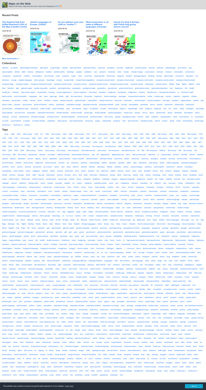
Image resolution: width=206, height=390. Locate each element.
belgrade (193, 171)
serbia (76, 326)
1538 (141, 134)
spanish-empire (23, 338)
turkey (189, 354)
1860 (82, 138)
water (49, 367)
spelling (70, 338)
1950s (156, 142)
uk (39, 359)
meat (201, 269)
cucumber (75, 199)
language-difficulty (79, 261)
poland (165, 301)
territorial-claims (53, 117)
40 (138, 150)
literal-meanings (110, 96)
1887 (142, 138)
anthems (160, 68)
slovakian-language (146, 330)
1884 (130, 138)
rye (58, 322)
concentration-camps (10, 195)
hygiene (119, 248)
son (54, 334)
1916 (10, 142)
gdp (17, 88)
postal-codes (153, 305)
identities (102, 92)
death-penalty (99, 76)
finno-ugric (185, 220)
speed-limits (160, 113)
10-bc (6, 134)
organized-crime (135, 293)
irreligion (150, 252)
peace (119, 297)
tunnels (171, 354)
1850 (76, 138)
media (150, 96)
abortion (5, 68)
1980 (23, 146)
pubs (68, 109)
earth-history (168, 76)
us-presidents (16, 121)
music (40, 100)
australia (118, 167)
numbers (124, 289)
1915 (4, 142)
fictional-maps (125, 220)
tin (35, 350)
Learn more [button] (69, 386)
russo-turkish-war (30, 322)
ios (98, 252)
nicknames (128, 100)
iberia (138, 248)
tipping (117, 117)
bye (183, 179)
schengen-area (8, 326)
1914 (201, 138)
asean (56, 167)
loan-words (126, 265)
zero (121, 375)
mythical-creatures (47, 281)
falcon (22, 220)
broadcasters (51, 179)
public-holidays (58, 109)
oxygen (10, 297)
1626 (171, 134)
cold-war (159, 72)
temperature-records (38, 346)
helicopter (91, 240)
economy (42, 212)
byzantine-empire (193, 179)
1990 (47, 146)
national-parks (80, 100)
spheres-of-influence (82, 338)
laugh (160, 261)
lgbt (67, 96)
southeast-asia (138, 334)
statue (181, 338)
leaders (183, 261)
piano (100, 301)
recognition (94, 109)
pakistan (18, 297)
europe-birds (69, 80)
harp (24, 240)
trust (142, 354)
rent (164, 109)
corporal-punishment (88, 195)
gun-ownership (92, 236)
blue (141, 175)
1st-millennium (110, 146)
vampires (27, 363)
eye (17, 220)
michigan (87, 273)
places (140, 301)
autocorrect (170, 167)
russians (19, 322)
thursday (12, 350)
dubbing (90, 208)
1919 (28, 142)
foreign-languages (88, 224)
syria (177, 342)
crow (30, 199)
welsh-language (120, 367)
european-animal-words (105, 80)
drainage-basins (140, 76)
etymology (50, 80)
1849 (70, 138)
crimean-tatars (13, 199)
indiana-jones (7, 252)
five (197, 220)
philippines (37, 301)
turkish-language (8, 359)
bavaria (120, 171)
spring (116, 338)
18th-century (162, 138)
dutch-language (107, 208)
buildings (70, 72)
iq (178, 92)
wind (194, 367)
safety (63, 322)
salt (84, 322)
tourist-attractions (134, 350)
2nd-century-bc (73, 150)
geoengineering (64, 88)
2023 (4, 150)
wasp (43, 367)
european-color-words (144, 80)
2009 (140, 146)
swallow (144, 342)
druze (83, 208)
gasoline (41, 228)
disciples (157, 203)
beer (162, 171)
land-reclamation (20, 96)
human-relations (170, 244)
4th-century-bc (151, 150)
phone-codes (7, 104)
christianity (150, 187)
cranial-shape (194, 195)
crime (80, 76)
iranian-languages (117, 252)
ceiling (180, 183)
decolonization (46, 203)
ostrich (177, 293)
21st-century (50, 150)
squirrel (123, 338)
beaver (155, 171)
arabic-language (173, 163)
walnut (191, 363)
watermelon (57, 367)
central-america (35, 187)
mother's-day (160, 277)
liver (109, 265)
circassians (14, 191)
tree (99, 354)
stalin (139, 338)
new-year (118, 100)
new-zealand (134, 285)
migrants (176, 96)
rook (154, 318)
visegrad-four (131, 363)
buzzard (177, 179)
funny (34, 228)
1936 (83, 142)
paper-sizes (65, 297)
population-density (90, 104)
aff (97, 154)
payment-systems (108, 297)
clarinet (57, 191)
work (166, 371)
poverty (124, 104)
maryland (129, 269)
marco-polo (73, 269)
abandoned (32, 154)
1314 (88, 134)
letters (61, 96)
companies (6, 76)
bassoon (91, 171)
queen (28, 314)
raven (78, 314)
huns (92, 248)
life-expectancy (76, 96)
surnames (127, 342)
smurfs (176, 330)
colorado (163, 191)
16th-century (191, 134)
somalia (48, 334)
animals (152, 68)
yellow (58, 375)
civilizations (41, 191)
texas (141, 346)
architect (5, 167)
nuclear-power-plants (95, 289)
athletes (92, 167)
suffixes (72, 342)
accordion (51, 154)
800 (14, 154)
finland (161, 220)
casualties (144, 183)
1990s (53, 146)
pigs (113, 301)
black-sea (127, 175)
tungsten (163, 354)
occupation (157, 289)
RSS (58, 6)
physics (93, 301)
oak (135, 289)
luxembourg (178, 265)
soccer (144, 113)
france (124, 224)
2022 (201, 146)
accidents (14, 68)
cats (164, 183)
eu (63, 216)
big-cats (41, 175)
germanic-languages (25, 232)
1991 (60, 146)
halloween (165, 236)
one (52, 293)
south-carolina (114, 334)
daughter (5, 203)
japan (49, 256)
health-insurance (53, 240)
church (177, 187)
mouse (187, 277)
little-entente (100, 265)
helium (99, 240)
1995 (66, 146)
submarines (46, 342)
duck (97, 208)
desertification (89, 203)
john (118, 256)
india (191, 248)
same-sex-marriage (107, 322)
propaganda (127, 310)
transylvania (191, 350)
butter (161, 179)
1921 (40, 142)
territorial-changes (38, 117)
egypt (78, 212)
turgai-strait (180, 354)
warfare (5, 367)
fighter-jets (141, 220)
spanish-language (38, 338)
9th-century (22, 154)
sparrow (50, 338)
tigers (20, 350)
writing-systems (32, 375)
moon (108, 277)
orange (91, 293)
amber (126, 159)
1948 (144, 142)
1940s (107, 142)
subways (5, 117)
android (18, 163)
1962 (194, 142)
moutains (195, 277)
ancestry (120, 68)
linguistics (98, 96)
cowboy (184, 195)
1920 (34, 142)
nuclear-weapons (154, 100)
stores (197, 113)
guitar (77, 236)
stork (21, 342)
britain (4, 179)
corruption (113, 195)
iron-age (141, 252)
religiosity (157, 109)
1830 (58, 138)
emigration (164, 212)
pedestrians (149, 297)
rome (148, 318)
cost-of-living (49, 76)
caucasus (172, 183)
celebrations (189, 183)
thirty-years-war (168, 346)
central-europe (59, 187)
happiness (179, 88)
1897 (154, 138)
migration (185, 96)
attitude (109, 167)
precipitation (133, 104)
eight (84, 212)
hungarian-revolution (48, 248)
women (164, 121)
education (189, 76)
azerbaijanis (6, 171)
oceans (190, 289)
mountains (178, 277)
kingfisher (175, 256)
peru (15, 301)
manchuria (22, 269)
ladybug (36, 261)
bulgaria (114, 179)
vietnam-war (75, 363)
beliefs (17, 72)
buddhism (96, 179)
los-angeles (149, 265)
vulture (177, 363)
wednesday (107, 367)
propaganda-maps (22, 109)
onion (58, 293)
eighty (90, 212)
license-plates (27, 265)
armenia (28, 167)
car (73, 183)
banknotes (69, 171)
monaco (44, 277)
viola (92, 363)
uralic (125, 359)
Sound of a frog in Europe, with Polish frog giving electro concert (127, 24)
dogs (185, 203)
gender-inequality (41, 88)
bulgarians (141, 179)
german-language (9, 232)
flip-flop (31, 224)
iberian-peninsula (149, 248)
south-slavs (126, 334)
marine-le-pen (95, 269)
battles (113, 171)
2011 (152, 146)
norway (69, 289)
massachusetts (140, 269)
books (170, 175)
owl (3, 297)
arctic (13, 167)
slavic (105, 330)
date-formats (194, 199)
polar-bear (174, 301)
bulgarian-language (127, 179)
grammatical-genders (159, 88)
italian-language (8, 256)
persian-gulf (6, 301)
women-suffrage (126, 371)
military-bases (168, 273)
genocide (103, 228)
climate (126, 72)
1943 (126, 142)
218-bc (40, 150)
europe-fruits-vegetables (85, 80)
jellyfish (78, 256)
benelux (12, 175)
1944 (132, 142)
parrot (91, 297)
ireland (128, 252)
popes (39, 305)
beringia (21, 175)
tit (46, 350)
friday (199, 224)
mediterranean (25, 273)
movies (32, 100)
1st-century (86, 146)
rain (57, 314)
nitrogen (5, 289)
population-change (74, 104)
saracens (131, 322)
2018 (170, 146)
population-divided (106, 104)
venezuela (45, 363)
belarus (168, 171)
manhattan (49, 269)
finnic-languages (173, 220)
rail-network (76, 109)
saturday (155, 322)
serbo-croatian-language (90, 326)
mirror (36, 277)
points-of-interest (40, 104)
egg (63, 212)
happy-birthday (14, 240)
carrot (111, 183)
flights (184, 84)
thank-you (157, 346)
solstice (40, 334)
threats (188, 346)
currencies (88, 76)
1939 (101, 142)
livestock (116, 265)
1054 (19, 134)
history (46, 244)
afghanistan (105, 154)
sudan (64, 342)
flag (202, 220)
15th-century (162, 134)
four (112, 224)
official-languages (9, 293)
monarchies (16, 100)
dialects (119, 203)
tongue (81, 350)
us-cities (5, 121)
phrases (17, 104)
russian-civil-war (197, 318)
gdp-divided (56, 228)
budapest (87, 179)
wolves (99, 371)
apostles (121, 163)
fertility (171, 84)
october (198, 289)
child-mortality (100, 187)
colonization (178, 72)
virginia (105, 363)
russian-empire (8, 322)
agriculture (44, 68)
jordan (130, 256)
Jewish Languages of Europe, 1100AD (40, 23)
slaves (98, 330)
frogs (23, 228)
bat (98, 171)
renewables (191, 314)
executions (175, 216)
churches (186, 187)
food (3, 88)
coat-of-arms (149, 72)
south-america (101, 334)
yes (71, 375)
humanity (181, 244)
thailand (148, 346)
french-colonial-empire (146, 224)
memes (168, 96)
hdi (186, 88)
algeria (37, 159)
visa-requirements (76, 121)
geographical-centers (131, 228)
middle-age (120, 273)
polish (189, 301)
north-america (35, 289)
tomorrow (73, 350)
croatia (24, 199)
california (22, 183)
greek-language (16, 236)
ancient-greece (195, 159)
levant (4, 265)
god (70, 232)
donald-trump (7, 208)
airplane (200, 154)
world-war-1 (6, 125)
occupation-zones (170, 289)
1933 (77, 142)
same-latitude (7, 113)
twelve (28, 359)
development (109, 203)
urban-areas (140, 359)
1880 (118, 138)
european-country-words (164, 80)
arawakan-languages (189, 163)
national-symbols (152, 281)
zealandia (114, 375)
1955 (169, 142)
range (85, 109)
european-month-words (63, 84)
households (41, 92)
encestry (189, 212)
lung (169, 265)
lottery (158, 265)
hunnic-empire (82, 248)
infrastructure (152, 92)
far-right (65, 220)
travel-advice (184, 117)
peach (126, 297)
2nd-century (61, 150)
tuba (148, 354)
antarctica (75, 163)
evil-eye (157, 216)
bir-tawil (68, 175)
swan (152, 342)
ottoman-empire (194, 293)
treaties (50, 354)
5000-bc (162, 150)
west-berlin (138, 367)
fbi (78, 220)
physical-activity (82, 301)
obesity (142, 289)
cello (198, 183)
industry (142, 92)
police (182, 301)
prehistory (144, 104)
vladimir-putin (149, 363)
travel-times (33, 354)
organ (112, 293)
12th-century (79, 134)
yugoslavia (104, 375)
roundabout (167, 318)
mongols (92, 277)
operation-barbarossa (78, 293)
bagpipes (36, 171)
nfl (151, 285)
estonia (35, 216)
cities (119, 72)
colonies (168, 72)
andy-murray (28, 163)
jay (72, 256)
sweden (159, 342)
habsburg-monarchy (146, 236)
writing (27, 125)
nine (194, 285)
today (58, 350)
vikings (85, 363)
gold (75, 232)
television (25, 346)
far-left (58, 220)
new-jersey (94, 285)
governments (118, 232)
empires (180, 212)
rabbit (35, 314)
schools (19, 326)
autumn (180, 167)
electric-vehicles (117, 212)
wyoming (43, 375)
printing (47, 310)
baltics (52, 171)
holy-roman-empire (28, 92)
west (130, 367)
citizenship (31, 191)
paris (84, 297)
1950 (150, 142)
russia (186, 318)
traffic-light (162, 350)
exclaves (165, 216)
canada (50, 183)
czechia (124, 199)
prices (152, 104)
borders (49, 72)
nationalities (92, 100)
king (168, 256)
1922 (46, 142)
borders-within (59, 72)
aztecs (28, 171)
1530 (135, 134)
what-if (157, 121)
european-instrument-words (41, 84)
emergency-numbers (150, 212)
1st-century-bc (97, 146)
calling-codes (33, 183)
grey (71, 236)
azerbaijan (189, 167)
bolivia (148, 175)
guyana (108, 236)
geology (165, 228)
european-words (136, 84)
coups (73, 76)
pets (202, 100)
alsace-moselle (78, 159)
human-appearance (64, 92)
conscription (44, 195)
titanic (51, 350)
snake (183, 330)
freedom (11, 88)
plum (159, 301)
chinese (131, 187)
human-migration (80, 92)
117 (41, 134)
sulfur (79, 342)
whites (188, 367)
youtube (94, 375)
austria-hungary (136, 167)
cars (95, 72)
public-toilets (7, 314)
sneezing (198, 330)
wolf (86, 371)
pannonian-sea (47, 297)
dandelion (160, 199)
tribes (105, 354)
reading (85, 314)
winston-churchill (29, 371)
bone (164, 175)
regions (123, 109)
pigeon (106, 301)
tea (9, 346)
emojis (172, 212)
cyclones (94, 199)
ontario (65, 293)
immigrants (122, 92)
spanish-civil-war (8, 338)
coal (91, 191)
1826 (52, 138)
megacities (37, 273)
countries (65, 76)
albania (13, 159)
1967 (200, 142)
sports (170, 113)
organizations (186, 100)
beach (128, 171)
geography (76, 88)
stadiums (131, 338)
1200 (64, 134)
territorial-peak (82, 117)
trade (147, 117)
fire (193, 220)
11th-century (55, 134)
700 (195, 150)
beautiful (147, 171)
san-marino (121, 322)
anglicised (129, 68)
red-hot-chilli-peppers (121, 314)
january (42, 256)
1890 (148, 138)
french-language (174, 224)
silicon (179, 326)
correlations (102, 195)
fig (134, 220)
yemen (65, 375)
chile (117, 187)
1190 (47, 134)
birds (86, 175)
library (11, 265)
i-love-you (130, 248)
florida (38, 224)
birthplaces (39, 72)
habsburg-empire (130, 236)
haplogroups (184, 236)
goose (81, 232)
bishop (112, 175)
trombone (127, 354)
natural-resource (22, 285)
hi (123, 240)
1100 (36, 134)
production (169, 104)
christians (160, 187)
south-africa (89, 334)
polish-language (8, 305)
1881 (124, 138)
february (84, 220)
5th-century (172, 150)
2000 (120, 146)
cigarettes (195, 187)
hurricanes (93, 92)
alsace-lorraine (64, 159)
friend (4, 228)
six (67, 330)
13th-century (103, 134)
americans (135, 159)
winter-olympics (51, 371)
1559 (147, 134)
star (154, 338)
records (103, 109)
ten (62, 346)
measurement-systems (136, 96)
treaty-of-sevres (74, 354)
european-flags (8, 84)
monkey (101, 277)
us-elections (172, 359)
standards (178, 113)
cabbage (5, 183)
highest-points (180, 240)
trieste (119, 354)
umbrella (79, 359)
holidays (15, 92)
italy (35, 256)
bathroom (104, 171)
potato (172, 305)
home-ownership (91, 244)
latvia (153, 261)
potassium (164, 305)
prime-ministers (36, 310)
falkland (30, 220)
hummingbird (7, 248)
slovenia (159, 330)
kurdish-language (16, 261)
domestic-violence (196, 203)
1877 (106, 138)
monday (63, 277)
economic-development (27, 212)
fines (149, 220)
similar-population (115, 113)
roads (182, 109)
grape (162, 232)
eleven (137, 212)
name (58, 281)
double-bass (19, 208)
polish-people (22, 305)
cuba (59, 199)
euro (84, 216)
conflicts (27, 76)
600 (179, 150)
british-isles (26, 179)
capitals (79, 72)
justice (137, 256)
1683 (183, 134)
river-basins (33, 318)
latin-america (125, 261)
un (85, 359)
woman (107, 371)
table (183, 342)
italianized (20, 256)
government (90, 232)
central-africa (22, 187)
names (55, 100)
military (194, 96)
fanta (52, 220)
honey (102, 244)
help (106, 240)
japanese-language (61, 256)
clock (85, 191)
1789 (10, 138)
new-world (104, 285)
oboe (149, 289)
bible (24, 72)
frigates (11, 228)
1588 (153, 134)
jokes (124, 256)
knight (184, 256)
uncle (91, 359)
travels (42, 354)
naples (84, 281)
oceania (182, 289)
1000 (13, 134)
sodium (24, 334)
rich (169, 109)
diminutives (137, 203)
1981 (29, 146)
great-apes (171, 232)
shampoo (148, 326)
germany (59, 232)
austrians (148, 167)
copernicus (67, 195)
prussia (182, 310)
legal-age (53, 96)
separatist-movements (46, 113)
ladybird (28, 261)
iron (134, 252)
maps (57, 269)
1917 (16, 142)
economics (179, 76)
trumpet (136, 354)
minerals (5, 277)
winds (13, 371)
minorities (6, 100)
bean (134, 171)
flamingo (11, 224)
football (77, 224)
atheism (76, 167)
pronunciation (7, 109)
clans (50, 191)
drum (77, 208)
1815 (46, 138)
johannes (110, 256)
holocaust (63, 244)
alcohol (30, 159)
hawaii (30, 240)
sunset (106, 342)
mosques (142, 277)
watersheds (106, 121)
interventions (67, 252)
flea (18, 224)
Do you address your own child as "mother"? (70, 23)
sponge (102, 338)
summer (86, 342)
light (59, 265)
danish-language (173, 199)
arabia (162, 163)
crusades (51, 199)
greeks (26, 236)
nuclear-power (139, 100)
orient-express (149, 293)
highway (191, 240)
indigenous (132, 92)
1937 (89, 142)
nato (189, 281)
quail (22, 314)
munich (20, 281)
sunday (99, 342)
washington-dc (33, 367)
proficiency (94, 310)
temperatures (24, 117)
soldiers (32, 334)
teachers (16, 346)
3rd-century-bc (113, 150)
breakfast (192, 175)
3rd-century (102, 150)
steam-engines (191, 338)
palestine (26, 297)
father (72, 220)
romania (141, 318)
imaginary (112, 92)
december (35, 203)
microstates (109, 273)
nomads (14, 289)
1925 (52, 142)
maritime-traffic (108, 269)
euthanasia (149, 84)
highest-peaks (167, 240)
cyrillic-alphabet (113, 199)
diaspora (120, 76)
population (60, 104)
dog (179, 203)
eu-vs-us (69, 216)
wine (19, 371)
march (64, 269)
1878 (112, 138)
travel (175, 117)
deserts (99, 203)
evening (149, 216)
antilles (104, 163)
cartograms (125, 183)
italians (29, 256)
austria (125, 167)
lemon (190, 261)
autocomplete (7, 72)
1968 (4, 146)
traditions (154, 117)
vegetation (51, 121)
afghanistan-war (118, 154)
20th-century (31, 150)
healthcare (6, 92)
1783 (4, 138)
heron (119, 240)
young (87, 375)
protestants (164, 310)
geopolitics (102, 88)
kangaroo (146, 256)
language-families (95, 261)
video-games (62, 121)
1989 (41, 146)
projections (190, 104)
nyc (131, 289)
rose (159, 318)
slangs (77, 330)
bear (140, 171)
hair (171, 88)
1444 (112, 134)
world (178, 121)
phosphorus (60, 301)
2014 (158, 146)
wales (184, 363)
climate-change (137, 72)
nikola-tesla (186, 285)
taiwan (189, 342)
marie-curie (83, 269)
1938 (95, 142)
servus (110, 326)
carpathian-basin (100, 183)
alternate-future (75, 68)
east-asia (147, 208)
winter (41, 371)
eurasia (78, 216)
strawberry (30, 342)
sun (92, 342)
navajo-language (58, 285)
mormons (116, 277)
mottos (25, 100)
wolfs (93, 371)
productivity (179, 104)
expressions (195, 216)
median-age (159, 96)
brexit (201, 175)
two (34, 359)
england (197, 212)
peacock (134, 297)
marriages (122, 96)
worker (172, 371)
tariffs (4, 346)
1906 (177, 138)
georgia (184, 228)
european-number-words (98, 84)
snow (4, 334)
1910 (183, 138)
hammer (175, 236)
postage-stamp (140, 305)
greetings (63, 236)
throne (201, 346)
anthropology (170, 68)
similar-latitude (100, 113)
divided (129, 76)
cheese (76, 187)
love (164, 265)
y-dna (51, 375)
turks (19, 359)
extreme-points (161, 84)
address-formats (63, 154)
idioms (160, 248)
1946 (138, 142)
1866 (88, 138)
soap (10, 334)
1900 (171, 138)
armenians (37, 167)
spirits (94, 338)
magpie (199, 265)
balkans (45, 171)
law (40, 96)
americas (101, 68)
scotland (27, 326)
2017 (164, 146)
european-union (102, 216)
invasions (78, 252)
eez (196, 76)
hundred (17, 248)
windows (5, 371)
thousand (180, 346)
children (110, 187)
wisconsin (73, 371)
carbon (79, 183)
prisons (160, 104)
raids (41, 314)
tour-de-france (112, 350)
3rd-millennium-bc (128, 150)
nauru (48, 285)
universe (107, 359)
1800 (34, 138)
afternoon (151, 154)
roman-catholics (100, 318)
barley (83, 171)
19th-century (74, 146)
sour (81, 334)
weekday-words (147, 121)
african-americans (139, 154)
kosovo (5, 261)
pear (141, 297)
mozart (12, 281)
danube (184, 199)
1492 (118, 134)
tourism (140, 117)
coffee (116, 191)
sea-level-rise (20, 113)
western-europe (150, 367)
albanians (21, 159)
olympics (175, 100)
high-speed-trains (153, 240)
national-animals (66, 100)
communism (189, 72)
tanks (196, 342)
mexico (79, 273)
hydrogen (110, 248)
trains (170, 350)
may (158, 269)
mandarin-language (35, 269)
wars (12, 367)
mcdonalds (174, 269)
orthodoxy (169, 293)
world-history (187, 121)
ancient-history (7, 163)
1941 (114, 142)
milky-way (198, 273)
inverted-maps (89, 252)
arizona (20, 167)
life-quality (88, 96)
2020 (182, 146)
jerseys (86, 256)
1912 (189, 138)
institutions (37, 252)
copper (75, 195)
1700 (200, 134)
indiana (198, 248)
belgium (185, 171)
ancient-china (182, 159)
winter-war (63, 371)
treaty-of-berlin (60, 354)
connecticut (33, 195)
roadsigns (190, 109)
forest (100, 224)
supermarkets (116, 342)
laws (46, 96)
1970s (16, 146)
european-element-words (185, 80)
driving (159, 76)
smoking (168, 330)
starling (161, 338)
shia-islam (164, 326)
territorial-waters (96, 117)
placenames (27, 104)
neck (69, 285)
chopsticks (140, 187)
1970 (10, 146)
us (148, 359)
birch (75, 175)
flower (45, 224)
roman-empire (113, 318)
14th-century (126, 134)
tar (201, 342)
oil (19, 293)
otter (184, 293)
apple (129, 163)
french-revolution (188, 224)
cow (177, 195)
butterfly (169, 179)
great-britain (181, 232)
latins (147, 261)
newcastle (144, 285)
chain (69, 187)
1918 (22, 142)
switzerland (168, 342)
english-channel (8, 216)
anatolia (163, 159)
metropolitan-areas (67, 273)
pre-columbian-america (194, 305)
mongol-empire (81, 277)
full (28, 228)
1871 (100, 138)
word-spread (150, 371)
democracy (111, 76)
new (86, 285)
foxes (118, 224)
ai (158, 154)
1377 (94, 134)
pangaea (35, 297)
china (123, 187)
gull (82, 236)
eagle (118, 208)
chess (90, 187)
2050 (22, 150)
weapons (116, 121)
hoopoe (110, 244)
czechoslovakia (135, 199)
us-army (154, 359)
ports (117, 104)
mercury (55, 273)
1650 (177, 134)
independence (181, 248)
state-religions (171, 338)
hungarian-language (30, 248)
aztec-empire (18, 171)
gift (65, 232)
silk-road (187, 326)
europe (59, 80)
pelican (158, 297)
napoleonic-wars (95, 281)
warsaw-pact (20, 367)
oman (47, 293)
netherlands (77, 285)
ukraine (45, 359)
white (181, 367)
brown (79, 179)
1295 (70, 134)
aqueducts (143, 163)
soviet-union (164, 334)
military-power (181, 273)
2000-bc (127, 146)
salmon (78, 322)
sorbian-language (65, 334)
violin (98, 363)
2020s (189, 146)
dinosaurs (148, 203)
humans (190, 244)
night (167, 285)
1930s (64, 142)
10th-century (27, 134)
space (151, 113)
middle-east (130, 273)
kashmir (155, 256)
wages (97, 121)
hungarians (62, 248)
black (119, 175)
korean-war (192, 256)
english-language (25, 80)
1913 (195, 138)
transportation (166, 117)
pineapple (121, 301)
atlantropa (101, 167)
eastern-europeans (9, 212)
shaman (140, 326)
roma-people (86, 318)
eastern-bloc (170, 208)
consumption (37, 76)
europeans (129, 216)
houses (135, 244)
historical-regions (34, 244)
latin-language (137, 261)
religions (148, 109)
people (195, 100)
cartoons (102, 72)
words (172, 121)
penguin (173, 297)
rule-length (200, 109)
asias (69, 167)
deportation (77, 203)
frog (17, 228)
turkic (196, 354)
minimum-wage (17, 277)
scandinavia (192, 322)
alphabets (53, 159)
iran (106, 252)
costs (58, 76)
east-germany (158, 208)
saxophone (173, 322)
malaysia (12, 269)
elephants (129, 212)
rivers (175, 109)
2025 (16, 150)
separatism (31, 113)
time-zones (109, 117)
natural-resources (105, 100)
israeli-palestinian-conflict (185, 252)
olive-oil (31, 293)
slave (84, 330)
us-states (26, 121)
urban (131, 359)
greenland (54, 236)
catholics (157, 183)
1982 (35, 146)
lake (43, 261)
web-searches (133, 121)
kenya (162, 256)
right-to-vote (22, 318)
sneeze (190, 330)
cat (151, 183)
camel (42, 183)
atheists (84, 167)
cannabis (58, 183)
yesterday (78, 375)
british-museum (38, 179)
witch (81, 371)
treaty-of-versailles (89, 354)
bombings (156, 175)
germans (50, 232)
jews (103, 256)
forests (106, 224)
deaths (26, 203)
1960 (181, 142)
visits (140, 363)
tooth (88, 350)
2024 (10, 150)
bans (77, 171)
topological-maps (129, 117)
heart (74, 240)
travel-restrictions (20, 354)
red (110, 314)
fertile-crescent (94, 220)
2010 (146, 146)
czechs (145, 199)
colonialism (133, 191)
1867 (94, 138)
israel (171, 252)
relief (141, 109)
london (135, 265)
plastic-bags (150, 301)
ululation (70, 359)
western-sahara (164, 367)
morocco (133, 277)
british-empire (14, 179)
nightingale (175, 285)
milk (190, 273)
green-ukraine (43, 236)
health (191, 88)
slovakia (134, 330)
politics (51, 104)
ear (123, 208)
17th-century (25, 138)
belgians (176, 171)
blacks (135, 175)
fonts (198, 84)
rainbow (64, 314)
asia (190, 68)
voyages (169, 363)
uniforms (98, 359)
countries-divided (160, 195)
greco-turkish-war (194, 232)
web (124, 121)
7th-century (6, 154)
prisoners (55, 310)
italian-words (7, 96)
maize (4, 269)
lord (141, 265)
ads (93, 154)
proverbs (174, 310)
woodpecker (138, 371)
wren (15, 375)
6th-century (187, 150)
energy (13, 80)
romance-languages (128, 318)
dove (28, 208)
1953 (163, 142)
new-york (123, 285)
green (33, 236)
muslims (47, 100)
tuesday (155, 354)
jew (98, 256)
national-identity (125, 281)
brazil (185, 175)
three (195, 346)
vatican (36, 363)
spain (180, 334)
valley (19, 363)
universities (199, 117)
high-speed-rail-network (136, 240)
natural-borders (8, 285)
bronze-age (62, 179)
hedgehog (82, 240)
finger (155, 220)
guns (102, 236)
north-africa (23, 289)
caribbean (88, 72)
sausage (164, 322)
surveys (14, 117)
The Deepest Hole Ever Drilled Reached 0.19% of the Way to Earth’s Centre (14, 24)
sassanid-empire (143, 322)
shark (156, 326)
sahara (70, 322)
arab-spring (153, 163)
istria (199, 252)
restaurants (6, 318)
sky (71, 330)
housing (51, 92)
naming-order (75, 281)
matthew (152, 269)
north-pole (46, 289)
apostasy (112, 163)
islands (164, 252)
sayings (183, 322)
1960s (187, 142)
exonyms (184, 216)
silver (195, 326)
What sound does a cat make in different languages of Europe (97, 24)
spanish (188, 334)
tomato (64, 350)
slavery (137, 113)
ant (68, 163)
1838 (64, 138)
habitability (118, 236)
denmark (67, 203)
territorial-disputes (68, 117)
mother (150, 277)
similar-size (128, 113)
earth (128, 208)
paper (57, 297)
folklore (191, 84)
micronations (98, 273)
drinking (151, 76)
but (156, 179)
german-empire (194, 228)
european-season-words (119, 84)
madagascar (189, 265)
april (134, 163)
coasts (97, 191)
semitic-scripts (56, 326)
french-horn (161, 224)
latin (116, 261)
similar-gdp (88, 113)
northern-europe (58, 289)
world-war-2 (17, 125)
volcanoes (89, 121)
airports (65, 68)
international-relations (167, 92)
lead (176, 261)
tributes (112, 354)
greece (4, 236)
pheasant (27, 301)
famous (45, 220)
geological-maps (89, 88)
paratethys (76, 297)
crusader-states (40, 199)
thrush (4, 350)
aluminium (118, 159)
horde (117, 244)
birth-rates (93, 175)
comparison (17, 76)
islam (157, 252)
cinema (5, 191)
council (140, 195)
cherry (83, 187)
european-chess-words (125, 80)
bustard (150, 179)
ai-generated (55, 68)
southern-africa (152, 334)
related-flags (132, 109)
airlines (192, 154)
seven (117, 326)
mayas (165, 269)
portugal (130, 305)
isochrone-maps (187, 92)
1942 (120, 142)
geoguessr (156, 228)
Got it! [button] (194, 386)
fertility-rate (114, 220)
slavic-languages (116, 330)
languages (33, 96)
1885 (136, 138)
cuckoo (66, 199)
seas (46, 326)
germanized (112, 88)
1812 (40, 138)
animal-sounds (140, 68)
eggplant (70, 212)
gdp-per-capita (26, 88)
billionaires (50, 175)
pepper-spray (191, 297)
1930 (58, 142)
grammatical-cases (142, 88)
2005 (134, 146)
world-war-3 (6, 375)
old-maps (166, 100)
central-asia (47, 187)
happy (4, 240)
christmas (111, 72)
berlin (28, 175)
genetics (53, 88)
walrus (198, 363)
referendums (113, 109)
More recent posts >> (10, 58)
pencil (166, 297)
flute (51, 224)
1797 (16, 138)
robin (78, 318)
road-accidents (52, 318)
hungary (72, 248)
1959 (175, 142)
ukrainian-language (57, 359)
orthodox (160, 293)
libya (17, 265)
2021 (195, 146)
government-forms (126, 88)
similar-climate (76, 113)
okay (23, 293)
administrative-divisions (29, 68)
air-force (176, 154)
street (38, 342)
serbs (104, 326)
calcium (14, 183)
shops (172, 326)
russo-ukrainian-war (47, 322)
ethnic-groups (39, 80)
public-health (45, 109)
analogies (110, 68)
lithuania (90, 265)
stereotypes (188, 113)
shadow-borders (62, 113)
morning (125, 277)
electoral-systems (101, 212)
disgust (165, 203)
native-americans (179, 281)
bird (80, 175)
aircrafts (184, 154)
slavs (127, 330)
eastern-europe (183, 208)
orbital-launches (102, 293)
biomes (30, 72)
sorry (76, 334)
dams (153, 199)
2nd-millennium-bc (88, 150)
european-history (22, 84)
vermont (54, 363)
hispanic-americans (18, 244)
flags (178, 84)
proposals (34, 109)
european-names (80, 84)
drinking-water (60, 208)
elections (5, 80)
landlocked (66, 261)
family (37, 220)
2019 (176, 146)
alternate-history (89, 68)
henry (112, 240)
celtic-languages (8, 187)
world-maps (199, 121)
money (70, 277)
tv (192, 117)
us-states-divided (38, 121)
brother (71, 179)
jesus (93, 256)
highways (200, 240)
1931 (71, 142)
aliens (45, 159)
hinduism (5, 244)
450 (142, 150)
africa (128, 154)
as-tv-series (182, 68)
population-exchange (111, 305)
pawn (97, 297)
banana (60, 171)
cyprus (102, 199)
